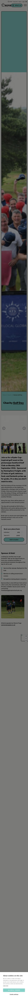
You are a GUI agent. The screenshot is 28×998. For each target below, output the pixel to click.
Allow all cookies (14, 990)
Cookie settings (14, 994)
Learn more (5, 985)
